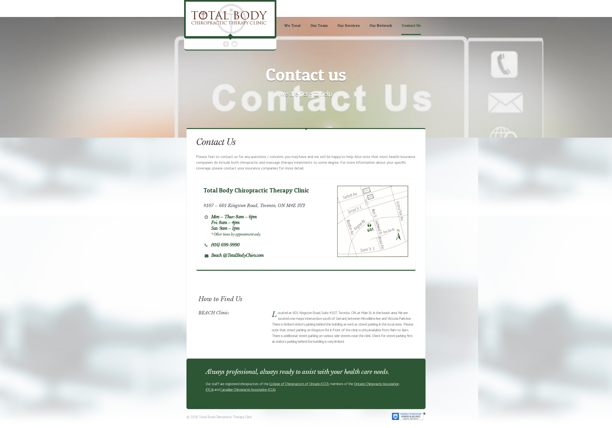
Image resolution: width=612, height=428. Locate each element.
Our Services (348, 25)
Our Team (319, 25)
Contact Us (411, 25)
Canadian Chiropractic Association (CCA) (247, 389)
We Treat (292, 25)
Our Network (380, 25)
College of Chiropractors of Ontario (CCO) (298, 383)
